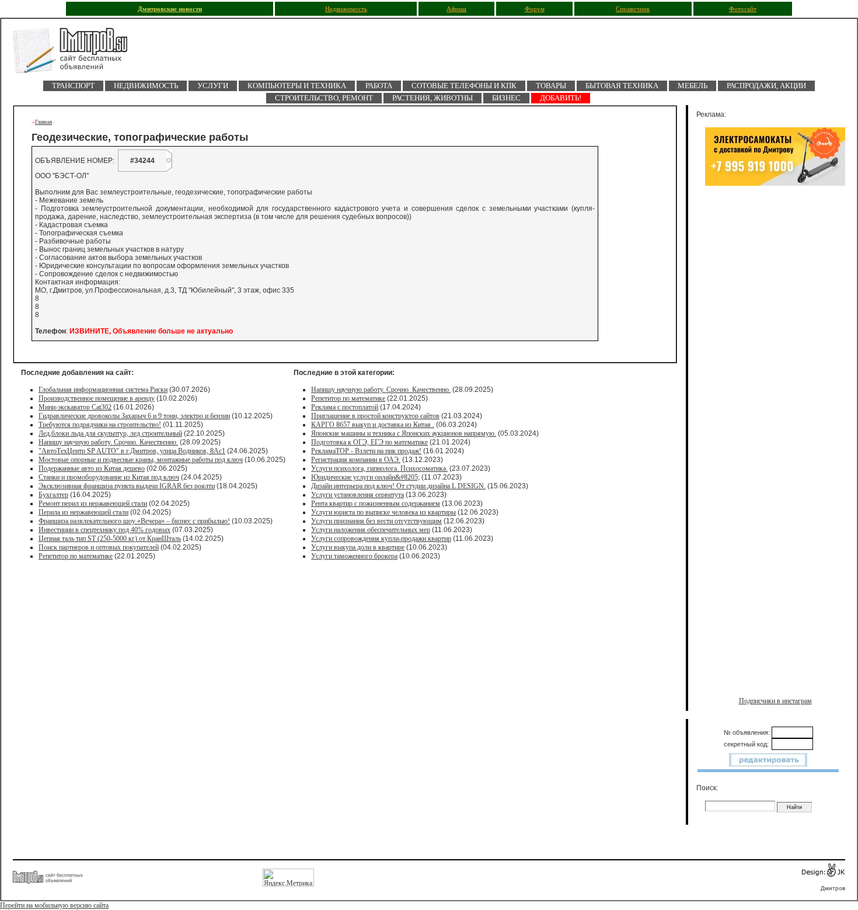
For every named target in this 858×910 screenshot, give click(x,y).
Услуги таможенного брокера (354, 556)
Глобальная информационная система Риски (103, 389)
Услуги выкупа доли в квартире (357, 547)
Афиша (456, 9)
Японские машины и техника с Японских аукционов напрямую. (403, 433)
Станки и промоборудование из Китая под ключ (109, 477)
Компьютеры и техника (296, 85)
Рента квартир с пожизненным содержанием (375, 503)
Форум (535, 9)
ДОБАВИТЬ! (560, 97)
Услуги (212, 85)
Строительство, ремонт (324, 97)
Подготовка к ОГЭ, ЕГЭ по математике (369, 442)
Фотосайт (742, 9)
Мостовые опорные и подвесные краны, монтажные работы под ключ (141, 460)
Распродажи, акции (766, 85)
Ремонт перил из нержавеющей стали (93, 503)
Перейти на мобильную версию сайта (54, 905)
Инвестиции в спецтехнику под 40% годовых (104, 530)
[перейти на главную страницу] (77, 54)
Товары (551, 85)
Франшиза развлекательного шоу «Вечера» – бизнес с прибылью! (134, 521)
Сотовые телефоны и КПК (464, 85)
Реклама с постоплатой (344, 407)
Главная (43, 122)
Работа (378, 85)
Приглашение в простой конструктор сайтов (375, 416)
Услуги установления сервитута (357, 495)
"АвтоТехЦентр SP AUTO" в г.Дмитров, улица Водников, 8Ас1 (132, 451)
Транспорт (73, 85)
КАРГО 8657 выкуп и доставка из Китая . (372, 425)
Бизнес (506, 97)
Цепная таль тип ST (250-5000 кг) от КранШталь (110, 538)
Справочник (633, 9)
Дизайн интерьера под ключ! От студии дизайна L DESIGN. (398, 486)
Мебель (692, 85)
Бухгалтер (53, 495)
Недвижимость (346, 9)
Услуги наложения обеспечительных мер (370, 530)
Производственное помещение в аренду (97, 398)
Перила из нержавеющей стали (83, 512)
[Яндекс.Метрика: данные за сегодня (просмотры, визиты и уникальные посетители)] (288, 878)
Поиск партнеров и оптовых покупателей (99, 547)
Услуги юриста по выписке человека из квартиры (383, 512)
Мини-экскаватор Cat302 (75, 407)
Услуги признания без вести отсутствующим (376, 521)
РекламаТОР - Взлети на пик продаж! (366, 451)
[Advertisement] (775, 313)
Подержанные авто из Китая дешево (92, 468)
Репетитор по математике (76, 556)
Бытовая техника (621, 85)
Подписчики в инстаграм (775, 701)
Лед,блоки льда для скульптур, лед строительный (110, 433)
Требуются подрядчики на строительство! (100, 425)
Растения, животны (432, 97)
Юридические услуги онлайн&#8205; (365, 477)
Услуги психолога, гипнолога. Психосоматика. (379, 468)
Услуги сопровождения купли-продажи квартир (381, 538)
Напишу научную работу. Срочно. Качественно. (108, 442)
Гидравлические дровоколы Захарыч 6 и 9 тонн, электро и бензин (134, 416)
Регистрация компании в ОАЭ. (355, 460)
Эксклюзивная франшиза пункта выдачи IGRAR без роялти (127, 486)
